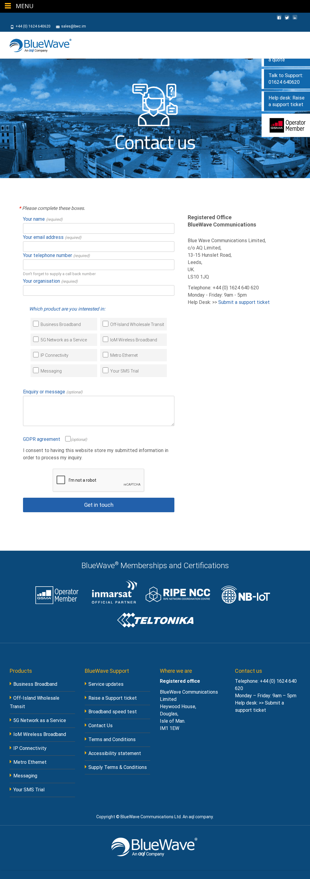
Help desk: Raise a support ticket (287, 101)
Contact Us (100, 725)
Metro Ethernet (30, 762)
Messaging (25, 776)
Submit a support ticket (244, 302)
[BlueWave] (36, 44)
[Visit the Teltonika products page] (155, 619)
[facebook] (279, 20)
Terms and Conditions (112, 739)
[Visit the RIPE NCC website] (178, 592)
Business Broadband (35, 684)
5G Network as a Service (39, 720)
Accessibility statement (114, 753)
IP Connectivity (30, 748)
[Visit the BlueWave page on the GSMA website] (56, 592)
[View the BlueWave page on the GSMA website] (286, 125)
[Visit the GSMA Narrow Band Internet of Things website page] (245, 592)
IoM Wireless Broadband (39, 734)
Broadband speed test (112, 712)
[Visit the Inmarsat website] (115, 592)
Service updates (106, 684)
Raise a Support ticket (112, 698)
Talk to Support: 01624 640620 (286, 79)
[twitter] (287, 20)
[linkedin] (294, 20)
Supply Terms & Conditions (117, 767)
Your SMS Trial (29, 790)
